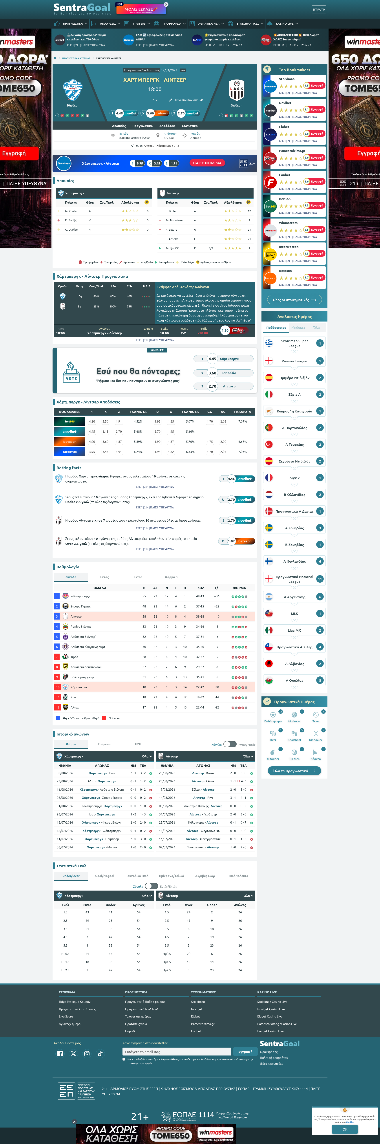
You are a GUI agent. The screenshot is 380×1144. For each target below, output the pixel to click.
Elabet (284, 127)
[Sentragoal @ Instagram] (86, 1053)
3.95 (92, 452)
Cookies (350, 1122)
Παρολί (130, 1031)
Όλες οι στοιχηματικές (291, 299)
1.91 (119, 421)
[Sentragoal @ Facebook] (60, 1053)
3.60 (105, 441)
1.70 (210, 421)
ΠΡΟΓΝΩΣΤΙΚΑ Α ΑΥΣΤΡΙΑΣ (76, 58)
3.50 (105, 421)
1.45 (171, 431)
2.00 (223, 441)
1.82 (171, 452)
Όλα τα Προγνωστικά (291, 770)
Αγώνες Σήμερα (69, 1024)
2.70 (119, 431)
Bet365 (285, 199)
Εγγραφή (245, 1051)
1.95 (158, 421)
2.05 (223, 421)
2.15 (105, 431)
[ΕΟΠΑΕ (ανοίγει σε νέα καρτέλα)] (205, 1116)
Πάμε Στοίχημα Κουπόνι (75, 1001)
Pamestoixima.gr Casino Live (277, 1024)
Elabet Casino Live (270, 1016)
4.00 (92, 441)
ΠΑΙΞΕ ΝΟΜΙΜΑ (207, 162)
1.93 (158, 452)
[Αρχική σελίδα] (55, 58)
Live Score (66, 1016)
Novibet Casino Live (271, 1009)
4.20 (92, 421)
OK (345, 1129)
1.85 (171, 421)
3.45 (105, 452)
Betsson (285, 270)
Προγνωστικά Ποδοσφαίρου (145, 1001)
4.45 (92, 431)
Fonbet (284, 175)
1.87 (119, 441)
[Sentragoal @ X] (73, 1053)
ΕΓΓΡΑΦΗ (319, 9)
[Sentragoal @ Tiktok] (100, 1053)
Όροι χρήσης (269, 1052)
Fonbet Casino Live (270, 1031)
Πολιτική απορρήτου (274, 1057)
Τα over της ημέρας (138, 1016)
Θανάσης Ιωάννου (194, 286)
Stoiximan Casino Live (272, 1001)
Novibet (285, 103)
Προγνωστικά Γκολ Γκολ (141, 1009)
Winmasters (288, 222)
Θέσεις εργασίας (271, 1063)
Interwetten (289, 246)
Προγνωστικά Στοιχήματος (77, 1009)
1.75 (210, 441)
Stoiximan (287, 79)
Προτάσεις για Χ (136, 1024)
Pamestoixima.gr (292, 150)
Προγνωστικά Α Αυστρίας (141, 70)
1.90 (158, 441)
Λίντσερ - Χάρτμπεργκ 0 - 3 (161, 145)
